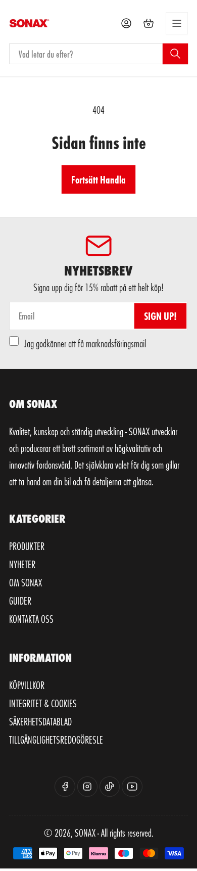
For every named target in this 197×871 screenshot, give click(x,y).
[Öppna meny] (177, 23)
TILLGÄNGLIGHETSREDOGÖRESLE (56, 739)
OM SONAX (25, 582)
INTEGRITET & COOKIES (43, 703)
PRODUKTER (26, 546)
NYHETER (22, 564)
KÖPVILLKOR (26, 685)
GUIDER (20, 600)
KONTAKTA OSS (31, 619)
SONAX (85, 833)
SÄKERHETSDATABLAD (40, 721)
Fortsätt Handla (98, 179)
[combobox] (98, 53)
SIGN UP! (160, 316)
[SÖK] (175, 53)
